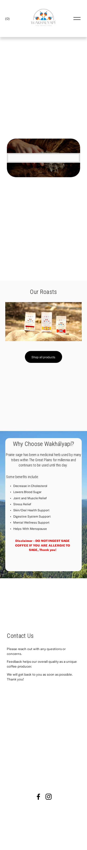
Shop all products (43, 357)
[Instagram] (48, 796)
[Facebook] (38, 796)
